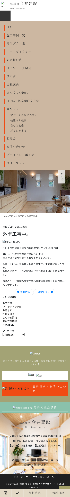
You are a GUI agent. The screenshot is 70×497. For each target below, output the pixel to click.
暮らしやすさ (18, 130)
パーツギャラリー (19, 51)
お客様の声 (14, 59)
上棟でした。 (43, 292)
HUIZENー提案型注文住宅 (23, 100)
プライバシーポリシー (22, 154)
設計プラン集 (16, 43)
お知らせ (7, 310)
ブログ (11, 76)
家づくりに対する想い (24, 115)
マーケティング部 (12, 306)
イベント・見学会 (19, 67)
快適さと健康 (18, 120)
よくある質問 (10, 317)
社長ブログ (8, 313)
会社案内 (13, 84)
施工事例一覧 (16, 35)
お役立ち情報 (10, 321)
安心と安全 (17, 125)
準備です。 (25, 292)
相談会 (11, 138)
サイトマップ (16, 162)
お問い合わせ (16, 146)
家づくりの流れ (17, 92)
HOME (9, 26)
